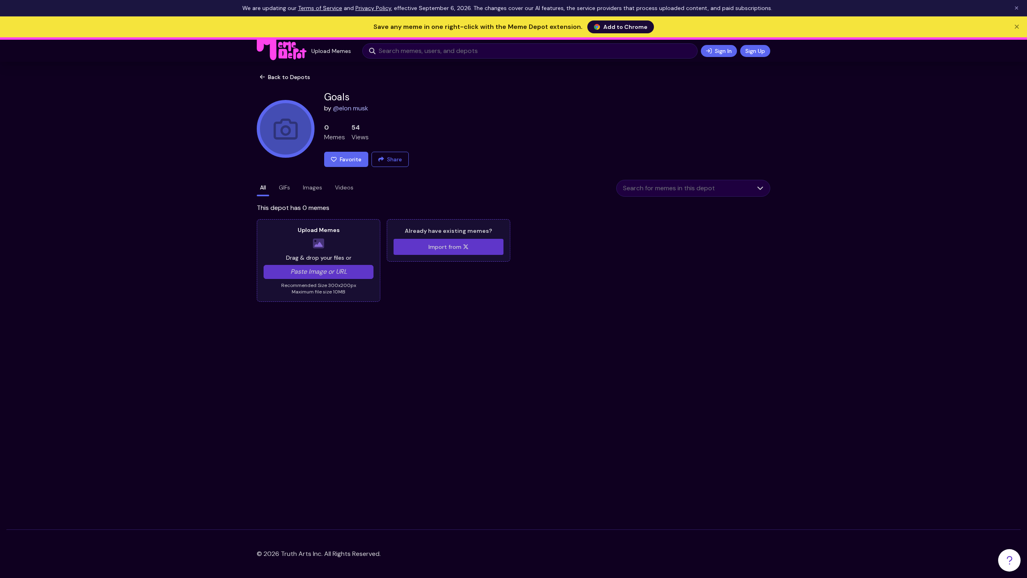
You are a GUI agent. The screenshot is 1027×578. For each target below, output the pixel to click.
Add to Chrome (625, 27)
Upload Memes (331, 51)
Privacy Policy (373, 8)
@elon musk (350, 108)
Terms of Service (320, 8)
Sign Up (755, 51)
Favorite (350, 159)
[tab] (263, 188)
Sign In (723, 51)
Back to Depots (289, 77)
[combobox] (683, 188)
